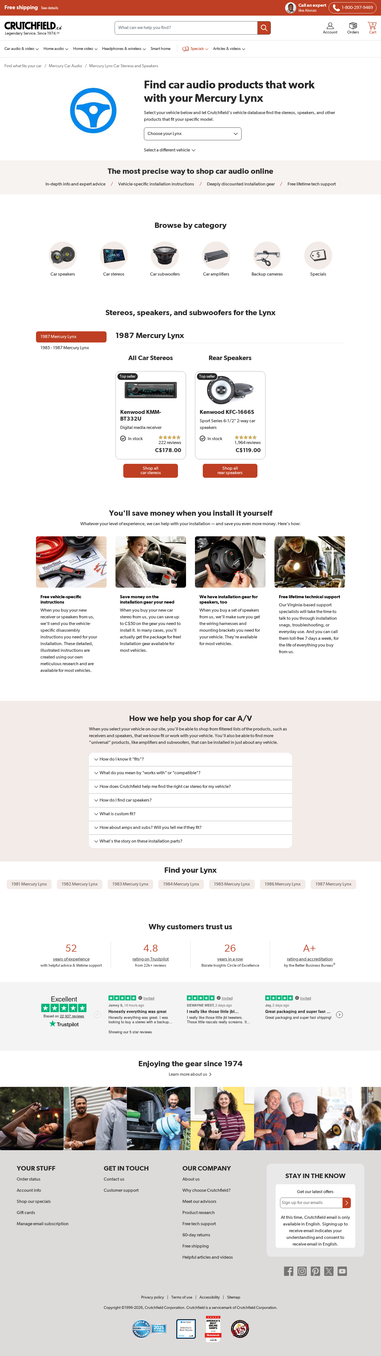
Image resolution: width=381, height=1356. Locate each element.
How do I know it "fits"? (122, 759)
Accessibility (209, 1297)
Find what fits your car (23, 66)
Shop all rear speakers (230, 470)
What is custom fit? (118, 814)
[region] (190, 1118)
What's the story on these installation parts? (141, 841)
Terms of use (181, 1297)
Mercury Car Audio (65, 66)
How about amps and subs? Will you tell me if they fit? (151, 828)
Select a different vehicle (167, 150)
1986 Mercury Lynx (283, 884)
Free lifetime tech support (311, 184)
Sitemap (233, 1297)
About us (191, 1179)
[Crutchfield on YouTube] (342, 1271)
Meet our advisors (199, 1202)
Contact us (114, 1179)
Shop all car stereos (151, 470)
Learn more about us (188, 1074)
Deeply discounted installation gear (240, 184)
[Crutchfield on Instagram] (302, 1271)
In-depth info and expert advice (75, 184)
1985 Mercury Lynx (232, 884)
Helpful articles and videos (207, 1257)
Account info (29, 1190)
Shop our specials (34, 1202)
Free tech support (199, 1224)
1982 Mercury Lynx (80, 884)
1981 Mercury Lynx (29, 884)
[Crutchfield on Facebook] (288, 1271)
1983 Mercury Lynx (130, 884)
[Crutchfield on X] (328, 1271)
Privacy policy (152, 1297)
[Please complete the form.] (347, 1203)
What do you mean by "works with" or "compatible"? (150, 773)
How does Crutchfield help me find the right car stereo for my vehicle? (165, 787)
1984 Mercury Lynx (181, 884)
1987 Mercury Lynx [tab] (58, 337)
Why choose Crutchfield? (206, 1190)
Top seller (128, 376)
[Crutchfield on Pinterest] (315, 1271)
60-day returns (196, 1235)
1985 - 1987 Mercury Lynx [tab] (64, 348)
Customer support (121, 1190)
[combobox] (193, 28)
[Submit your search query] (264, 28)
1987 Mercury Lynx (333, 884)
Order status (28, 1179)
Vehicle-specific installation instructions (155, 184)
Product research (198, 1213)
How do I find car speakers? (126, 800)
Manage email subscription (43, 1224)
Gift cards (26, 1213)
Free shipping (31, 7)
